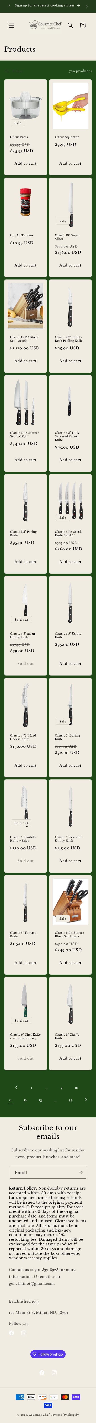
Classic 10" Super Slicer (67, 237)
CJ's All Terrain (21, 235)
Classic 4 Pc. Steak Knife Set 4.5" (68, 533)
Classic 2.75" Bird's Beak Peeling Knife (69, 339)
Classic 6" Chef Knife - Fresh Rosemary (25, 1036)
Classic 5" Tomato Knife (23, 934)
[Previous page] (16, 1087)
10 (77, 1087)
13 (40, 1099)
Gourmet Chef (39, 1415)
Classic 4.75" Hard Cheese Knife (23, 737)
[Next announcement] (87, 6)
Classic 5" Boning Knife (67, 737)
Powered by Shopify (65, 1415)
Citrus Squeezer (67, 137)
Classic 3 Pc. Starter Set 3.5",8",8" (24, 434)
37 (71, 1099)
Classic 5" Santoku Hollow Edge (23, 839)
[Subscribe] (81, 1172)
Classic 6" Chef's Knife (67, 1036)
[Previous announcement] (9, 6)
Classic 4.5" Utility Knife (68, 635)
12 (25, 1099)
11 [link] (10, 1099)
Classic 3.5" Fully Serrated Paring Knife (67, 436)
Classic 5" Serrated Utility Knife (68, 839)
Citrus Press (19, 137)
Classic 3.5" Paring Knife (23, 533)
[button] (11, 25)
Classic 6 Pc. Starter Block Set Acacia (69, 934)
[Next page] (85, 1100)
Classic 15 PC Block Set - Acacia (24, 339)
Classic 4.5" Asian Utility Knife (22, 635)
